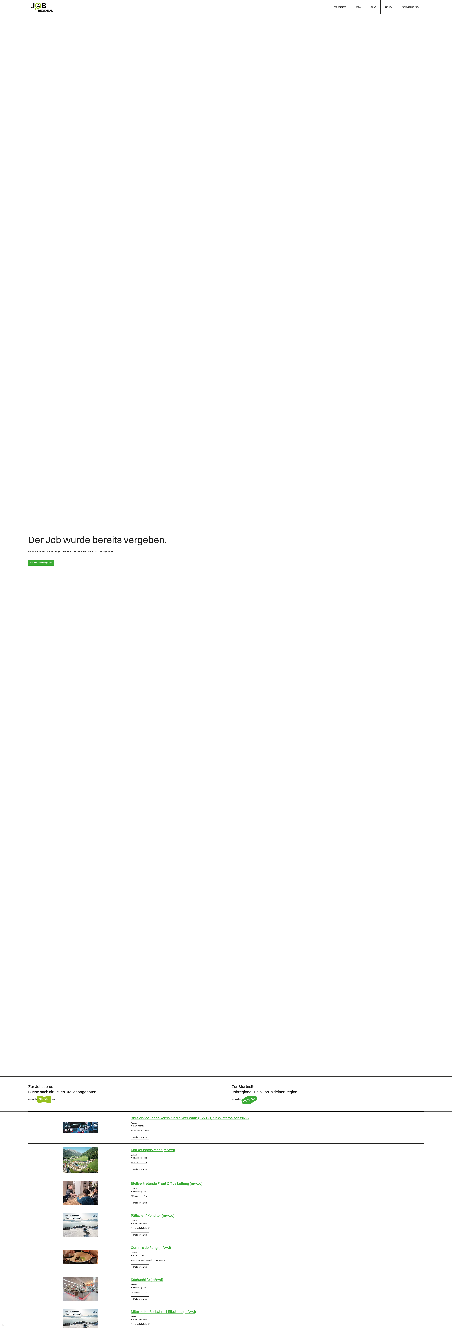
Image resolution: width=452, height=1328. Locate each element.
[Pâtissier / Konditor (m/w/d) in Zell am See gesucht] (80, 1225)
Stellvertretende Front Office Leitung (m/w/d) (166, 1183)
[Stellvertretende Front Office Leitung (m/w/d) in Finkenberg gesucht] (80, 1193)
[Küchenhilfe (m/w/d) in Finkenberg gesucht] (80, 1289)
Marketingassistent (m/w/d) (153, 1150)
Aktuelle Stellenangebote (41, 562)
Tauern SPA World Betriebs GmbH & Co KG (148, 1260)
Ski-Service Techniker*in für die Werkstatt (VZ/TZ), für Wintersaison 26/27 (190, 1118)
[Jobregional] (41, 6)
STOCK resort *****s (139, 1162)
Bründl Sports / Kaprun (140, 1130)
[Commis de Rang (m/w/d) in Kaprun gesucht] (80, 1257)
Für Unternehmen (410, 7)
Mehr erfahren (140, 1137)
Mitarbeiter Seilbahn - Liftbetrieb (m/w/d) (163, 1312)
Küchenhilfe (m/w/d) (147, 1279)
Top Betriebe (340, 7)
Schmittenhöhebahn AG (140, 1228)
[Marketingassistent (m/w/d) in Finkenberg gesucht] (80, 1160)
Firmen (388, 7)
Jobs (358, 7)
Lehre (373, 7)
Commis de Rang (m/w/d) (151, 1247)
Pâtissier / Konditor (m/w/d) (152, 1215)
